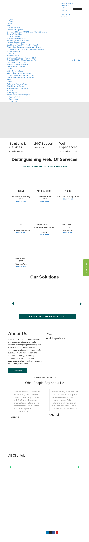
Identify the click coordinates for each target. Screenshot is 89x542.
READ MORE (21, 201)
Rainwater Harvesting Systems (17, 64)
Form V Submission (14, 51)
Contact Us (13, 101)
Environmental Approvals (15, 30)
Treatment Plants (13, 56)
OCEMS (12, 512)
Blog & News (13, 99)
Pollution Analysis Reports (16, 43)
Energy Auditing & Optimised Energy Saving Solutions (25, 49)
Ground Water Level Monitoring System (20, 77)
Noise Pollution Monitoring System (18, 95)
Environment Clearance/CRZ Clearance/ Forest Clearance (27, 32)
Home (11, 19)
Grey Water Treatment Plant (16, 62)
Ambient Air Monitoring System (17, 88)
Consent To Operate (14, 36)
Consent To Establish (14, 34)
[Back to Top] (84, 538)
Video (9, 25)
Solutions (12, 53)
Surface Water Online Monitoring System (21, 75)
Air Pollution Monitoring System (17, 84)
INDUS (9, 82)
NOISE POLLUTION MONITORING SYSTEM (64, 317)
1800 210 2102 (51, 519)
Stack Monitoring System (15, 86)
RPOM (9, 69)
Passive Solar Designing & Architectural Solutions (24, 47)
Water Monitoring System (15, 71)
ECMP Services (14, 27)
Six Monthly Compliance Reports (18, 40)
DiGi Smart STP (15, 510)
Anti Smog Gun (12, 92)
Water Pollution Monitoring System (19, 73)
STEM (9, 79)
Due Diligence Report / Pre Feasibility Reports (23, 45)
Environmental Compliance (16, 38)
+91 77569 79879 (52, 517)
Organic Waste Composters (16, 66)
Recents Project (14, 97)
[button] (10, 467)
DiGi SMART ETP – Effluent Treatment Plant (22, 60)
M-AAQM (10, 90)
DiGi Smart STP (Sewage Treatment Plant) (21, 58)
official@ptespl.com (53, 524)
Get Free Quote (77, 60)
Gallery (9, 23)
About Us (12, 21)
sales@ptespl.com (52, 522)
